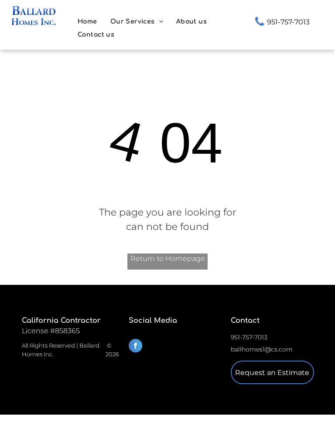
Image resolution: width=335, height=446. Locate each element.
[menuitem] (87, 21)
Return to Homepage (167, 258)
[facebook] (135, 347)
